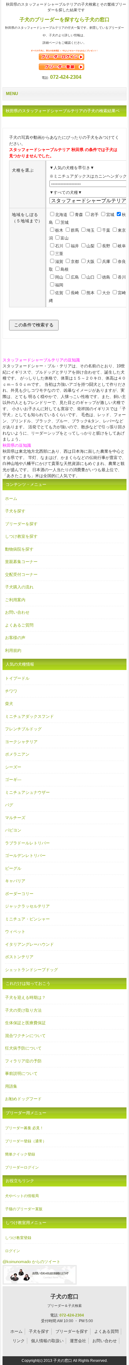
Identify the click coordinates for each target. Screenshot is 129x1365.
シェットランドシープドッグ (31, 969)
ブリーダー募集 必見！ (24, 1128)
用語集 (11, 1086)
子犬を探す (15, 511)
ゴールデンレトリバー (25, 855)
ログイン (12, 1251)
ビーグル (13, 868)
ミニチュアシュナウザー (27, 792)
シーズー (13, 767)
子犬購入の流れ (19, 587)
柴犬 (9, 703)
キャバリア (15, 881)
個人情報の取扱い (47, 1340)
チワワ (11, 691)
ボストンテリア (19, 956)
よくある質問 (106, 1331)
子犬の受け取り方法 (23, 1010)
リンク (19, 1340)
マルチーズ (15, 817)
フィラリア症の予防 (23, 1061)
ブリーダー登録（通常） (25, 1141)
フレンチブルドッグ (23, 729)
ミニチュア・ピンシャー (27, 919)
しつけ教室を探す (21, 536)
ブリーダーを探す (21, 523)
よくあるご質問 (19, 625)
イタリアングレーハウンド (29, 944)
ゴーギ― (13, 779)
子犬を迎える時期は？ (25, 997)
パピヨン (13, 830)
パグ (9, 805)
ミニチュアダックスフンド (29, 716)
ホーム (11, 498)
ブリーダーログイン (22, 1167)
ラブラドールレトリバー (27, 843)
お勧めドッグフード (23, 1098)
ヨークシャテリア (21, 741)
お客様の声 (15, 637)
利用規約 (13, 650)
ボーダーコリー (19, 893)
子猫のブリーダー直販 (24, 1209)
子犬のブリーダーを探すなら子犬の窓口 (64, 19)
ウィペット (15, 931)
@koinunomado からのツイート (31, 1261)
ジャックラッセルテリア (27, 906)
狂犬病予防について (23, 1048)
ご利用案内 (15, 599)
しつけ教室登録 (18, 1238)
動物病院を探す (19, 549)
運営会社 (78, 1340)
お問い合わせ (17, 612)
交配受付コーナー (21, 574)
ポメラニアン (17, 754)
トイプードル (17, 678)
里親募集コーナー (21, 561)
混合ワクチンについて (25, 1035)
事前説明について (21, 1073)
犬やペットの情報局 (22, 1196)
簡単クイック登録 (20, 1154)
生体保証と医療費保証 (25, 1022)
